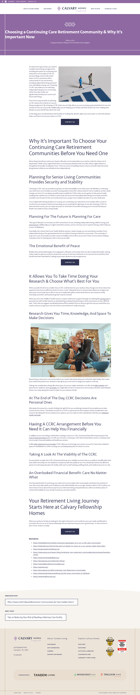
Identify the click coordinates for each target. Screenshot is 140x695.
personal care (34, 225)
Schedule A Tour (111, 8)
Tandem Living (107, 692)
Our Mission (51, 644)
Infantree (123, 692)
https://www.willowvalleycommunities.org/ (49, 564)
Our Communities (53, 647)
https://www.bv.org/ (40, 567)
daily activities (99, 385)
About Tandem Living (57, 638)
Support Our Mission (54, 654)
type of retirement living (38, 438)
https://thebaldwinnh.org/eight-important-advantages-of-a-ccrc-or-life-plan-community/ (67, 543)
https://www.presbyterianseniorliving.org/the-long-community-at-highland (61, 573)
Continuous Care (84, 654)
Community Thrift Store (87, 657)
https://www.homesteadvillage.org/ (46, 558)
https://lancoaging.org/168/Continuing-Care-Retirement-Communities (59, 570)
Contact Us (32, 1)
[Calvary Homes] (71, 8)
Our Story (81, 644)
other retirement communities (45, 444)
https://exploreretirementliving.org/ (46, 549)
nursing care (104, 299)
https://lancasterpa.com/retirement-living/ (49, 561)
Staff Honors (21, 1)
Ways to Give (95, 8)
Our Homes (47, 8)
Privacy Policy (28, 692)
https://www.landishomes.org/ (44, 576)
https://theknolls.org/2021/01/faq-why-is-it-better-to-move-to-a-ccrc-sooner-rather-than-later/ (69, 546)
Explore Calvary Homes (89, 638)
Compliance (17, 692)
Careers (11, 1)
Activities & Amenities (86, 651)
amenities (53, 388)
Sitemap (38, 692)
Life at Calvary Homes (31, 8)
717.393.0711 (18, 655)
